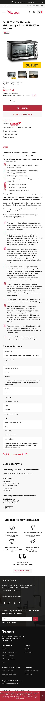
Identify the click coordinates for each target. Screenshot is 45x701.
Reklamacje (28, 652)
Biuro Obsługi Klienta (32, 671)
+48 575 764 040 (28, 585)
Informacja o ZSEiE (8, 659)
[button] (4, 12)
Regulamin (5, 649)
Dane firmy (28, 674)
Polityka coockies (8, 655)
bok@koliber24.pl (10, 590)
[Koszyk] (40, 12)
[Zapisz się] (35, 619)
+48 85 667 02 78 (10, 585)
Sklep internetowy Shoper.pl (10, 683)
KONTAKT (5, 6)
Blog (3, 662)
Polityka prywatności (9, 652)
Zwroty (27, 649)
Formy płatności (7, 671)
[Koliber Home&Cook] (15, 123)
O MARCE (36, 5)
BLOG (29, 5)
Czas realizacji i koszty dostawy (9, 675)
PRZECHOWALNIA (42, 6)
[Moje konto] (34, 12)
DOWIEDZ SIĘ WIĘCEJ (22, 571)
